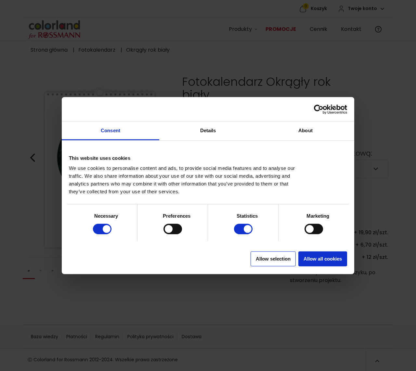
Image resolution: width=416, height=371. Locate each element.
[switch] (166, 226)
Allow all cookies (323, 259)
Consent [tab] (110, 130)
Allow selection (273, 259)
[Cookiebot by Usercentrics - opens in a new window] (318, 109)
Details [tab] (208, 130)
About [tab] (305, 130)
